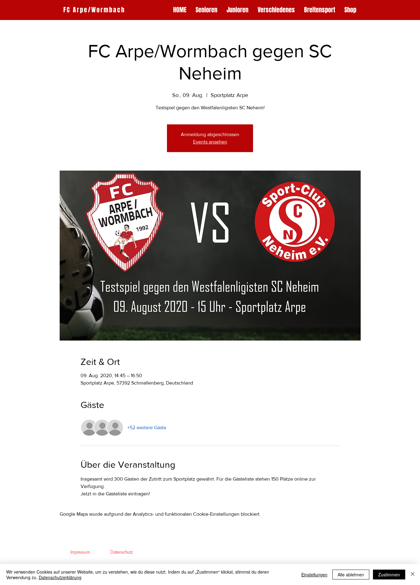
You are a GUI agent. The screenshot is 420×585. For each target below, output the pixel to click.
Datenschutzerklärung (60, 577)
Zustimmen (389, 574)
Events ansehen (210, 141)
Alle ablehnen (351, 574)
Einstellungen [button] (314, 574)
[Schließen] (412, 574)
